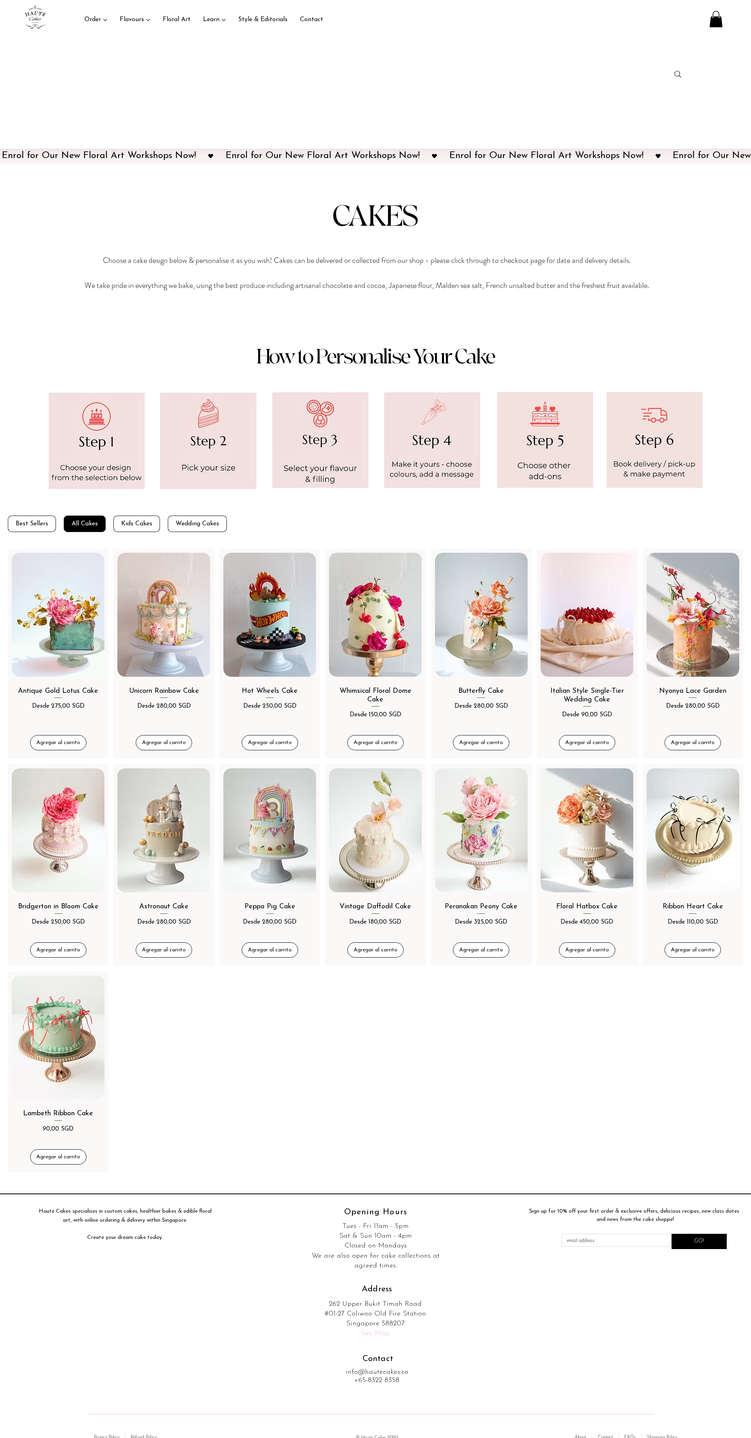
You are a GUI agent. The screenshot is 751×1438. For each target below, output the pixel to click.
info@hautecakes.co (377, 1372)
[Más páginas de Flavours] (148, 20)
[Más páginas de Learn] (224, 20)
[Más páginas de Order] (105, 20)
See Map (375, 1333)
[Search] (678, 74)
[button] (716, 19)
